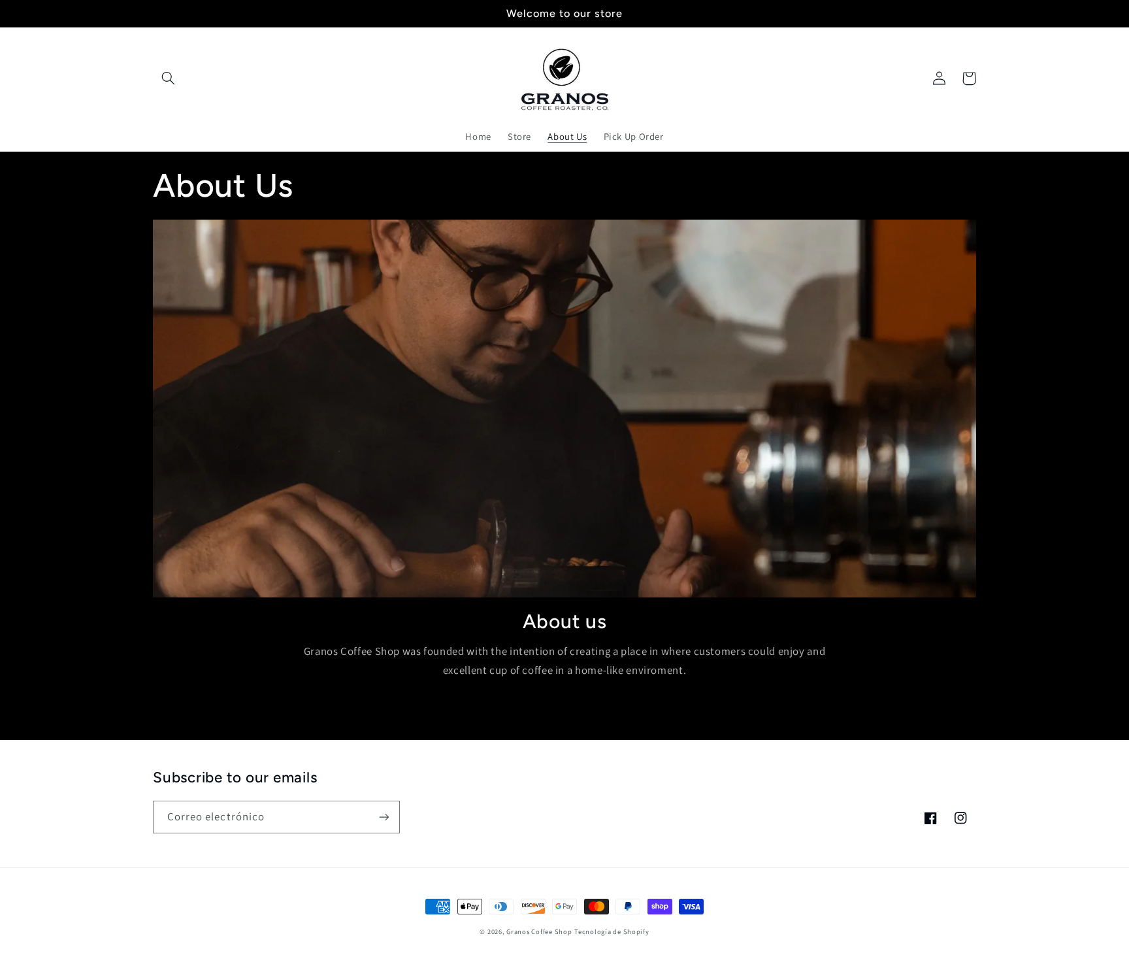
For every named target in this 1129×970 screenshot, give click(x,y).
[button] (168, 78)
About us (565, 621)
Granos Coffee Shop (539, 931)
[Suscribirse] (384, 817)
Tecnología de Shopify (611, 931)
